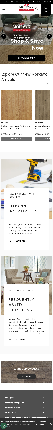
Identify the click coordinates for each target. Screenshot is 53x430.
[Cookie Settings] (3, 426)
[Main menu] (3, 8)
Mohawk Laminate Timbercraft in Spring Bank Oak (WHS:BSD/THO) (16, 129)
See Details (26, 376)
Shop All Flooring (26, 58)
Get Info (20, 339)
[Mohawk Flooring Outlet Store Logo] (26, 7)
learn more (22, 241)
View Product (16, 139)
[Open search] (36, 8)
